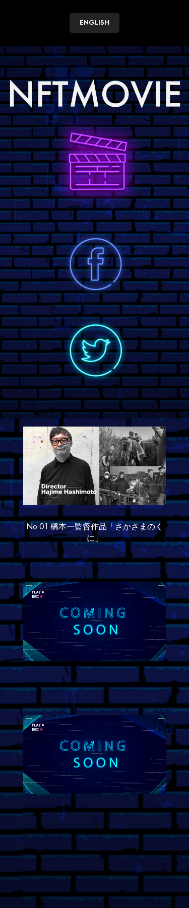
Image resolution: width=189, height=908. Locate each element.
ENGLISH (94, 22)
